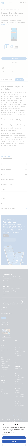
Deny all (14, 441)
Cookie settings (14, 445)
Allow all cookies (14, 437)
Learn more (5, 434)
